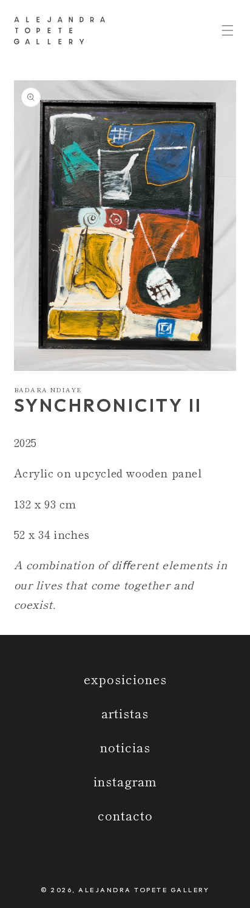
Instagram (125, 781)
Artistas (125, 713)
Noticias (125, 747)
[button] (227, 30)
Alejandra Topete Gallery (143, 889)
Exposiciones (125, 679)
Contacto (125, 815)
